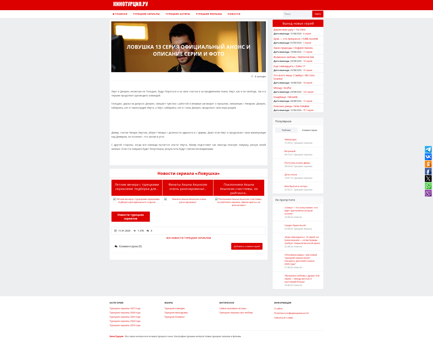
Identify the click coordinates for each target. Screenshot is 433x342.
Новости (234, 14)
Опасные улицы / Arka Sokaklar (292, 106)
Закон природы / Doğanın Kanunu (293, 47)
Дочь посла (290, 174)
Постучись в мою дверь (297, 162)
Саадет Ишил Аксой (295, 225)
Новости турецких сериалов (131, 216)
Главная (121, 14)
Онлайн (189, 63)
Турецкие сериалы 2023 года (125, 325)
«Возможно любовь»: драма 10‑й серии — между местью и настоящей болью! (302, 278)
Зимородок (290, 139)
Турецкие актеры (178, 14)
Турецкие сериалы (146, 14)
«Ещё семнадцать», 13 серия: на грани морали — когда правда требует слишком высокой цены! (302, 240)
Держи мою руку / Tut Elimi (289, 29)
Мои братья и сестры (295, 186)
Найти (318, 14)
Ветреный (289, 151)
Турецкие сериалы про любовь (236, 312)
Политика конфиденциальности (291, 313)
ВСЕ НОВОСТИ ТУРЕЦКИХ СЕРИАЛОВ (188, 238)
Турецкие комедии (174, 308)
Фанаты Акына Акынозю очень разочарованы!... (187, 186)
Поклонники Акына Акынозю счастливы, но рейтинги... (239, 188)
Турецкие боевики (174, 316)
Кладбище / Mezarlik (286, 97)
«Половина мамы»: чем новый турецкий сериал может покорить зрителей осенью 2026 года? (300, 259)
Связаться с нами (283, 317)
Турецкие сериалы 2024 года (125, 321)
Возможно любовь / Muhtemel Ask (294, 57)
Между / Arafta (282, 87)
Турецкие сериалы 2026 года (125, 312)
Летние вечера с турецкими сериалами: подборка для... (137, 186)
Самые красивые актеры (232, 308)
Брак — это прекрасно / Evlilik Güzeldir (296, 38)
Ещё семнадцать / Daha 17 (289, 66)
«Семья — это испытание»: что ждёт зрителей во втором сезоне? (301, 210)
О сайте (278, 308)
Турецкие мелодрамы (176, 312)
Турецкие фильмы (209, 14)
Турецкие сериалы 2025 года (125, 316)
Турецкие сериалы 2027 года (125, 308)
